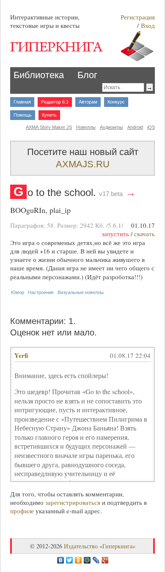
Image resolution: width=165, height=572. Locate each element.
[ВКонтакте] (60, 560)
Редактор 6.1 (55, 101)
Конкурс (116, 101)
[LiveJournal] (96, 560)
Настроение (41, 292)
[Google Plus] (105, 560)
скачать (144, 233)
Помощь (23, 114)
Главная (22, 101)
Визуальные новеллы (81, 292)
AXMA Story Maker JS (49, 127)
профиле (22, 511)
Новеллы (86, 127)
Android (135, 127)
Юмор (17, 292)
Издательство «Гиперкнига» (99, 546)
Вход (148, 25)
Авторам (88, 101)
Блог (87, 75)
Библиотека (39, 75)
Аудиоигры (111, 127)
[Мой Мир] (87, 560)
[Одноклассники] (78, 560)
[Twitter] (69, 560)
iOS (151, 127)
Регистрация (138, 17)
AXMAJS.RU (83, 164)
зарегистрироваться (72, 502)
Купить (49, 114)
